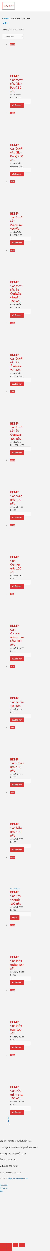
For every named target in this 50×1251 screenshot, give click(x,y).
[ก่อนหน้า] (3, 1249)
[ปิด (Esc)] (3, 1245)
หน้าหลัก (5, 18)
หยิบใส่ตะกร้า (17, 105)
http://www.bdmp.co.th (18, 1178)
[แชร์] (9, 1245)
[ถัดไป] (9, 1249)
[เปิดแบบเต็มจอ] (15, 1245)
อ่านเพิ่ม (15, 917)
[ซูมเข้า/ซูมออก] (22, 1245)
